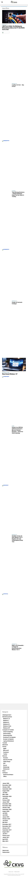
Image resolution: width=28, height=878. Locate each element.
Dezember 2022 (7, 804)
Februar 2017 (6, 835)
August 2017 (6, 832)
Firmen (4, 746)
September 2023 (7, 796)
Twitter (5, 754)
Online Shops (6, 761)
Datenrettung (7, 733)
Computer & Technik (8, 730)
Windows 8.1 (6, 724)
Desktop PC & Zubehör (9, 737)
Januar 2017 (6, 837)
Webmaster (6, 769)
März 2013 (5, 841)
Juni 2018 (5, 820)
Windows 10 (6, 718)
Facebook (6, 752)
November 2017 (7, 826)
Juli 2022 (5, 813)
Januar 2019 (6, 817)
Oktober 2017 (6, 828)
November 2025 (7, 785)
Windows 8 (6, 722)
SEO (4, 763)
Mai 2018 (5, 822)
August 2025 (6, 790)
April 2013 (5, 839)
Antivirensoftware (8, 774)
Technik (5, 743)
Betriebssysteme (7, 716)
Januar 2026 (6, 783)
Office (5, 776)
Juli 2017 (5, 833)
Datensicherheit (7, 735)
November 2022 (7, 805)
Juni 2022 (5, 815)
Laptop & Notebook (8, 741)
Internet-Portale (7, 759)
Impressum (6, 850)
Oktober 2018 (6, 818)
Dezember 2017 (7, 824)
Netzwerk (5, 744)
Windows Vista (7, 726)
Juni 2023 (5, 798)
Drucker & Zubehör (8, 739)
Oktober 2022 (6, 807)
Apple (4, 748)
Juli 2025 (5, 792)
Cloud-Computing (8, 731)
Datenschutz (6, 852)
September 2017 (7, 830)
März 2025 (5, 794)
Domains (5, 757)
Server (5, 765)
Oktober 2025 (6, 787)
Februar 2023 (6, 800)
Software (5, 772)
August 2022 (6, 811)
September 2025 (7, 789)
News (4, 771)
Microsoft (6, 750)
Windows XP (6, 728)
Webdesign (6, 767)
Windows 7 (6, 720)
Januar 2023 (6, 802)
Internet (5, 756)
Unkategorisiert (7, 715)
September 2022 (7, 809)
